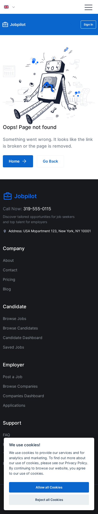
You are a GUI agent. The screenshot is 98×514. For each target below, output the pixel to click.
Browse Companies (20, 386)
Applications (14, 405)
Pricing (9, 279)
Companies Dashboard (23, 395)
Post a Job (12, 376)
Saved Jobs (13, 347)
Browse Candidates (20, 328)
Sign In (88, 24)
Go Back (50, 161)
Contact (10, 269)
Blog (7, 289)
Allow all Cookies (49, 487)
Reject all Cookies (49, 500)
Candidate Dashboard (22, 337)
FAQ (6, 434)
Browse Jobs (14, 318)
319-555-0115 (37, 208)
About (8, 260)
